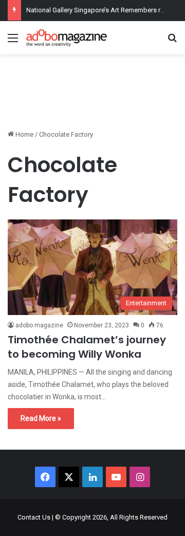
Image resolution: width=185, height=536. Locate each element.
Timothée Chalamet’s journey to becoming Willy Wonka (87, 346)
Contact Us (33, 517)
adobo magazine (39, 325)
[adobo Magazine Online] (67, 37)
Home (23, 134)
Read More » (41, 418)
